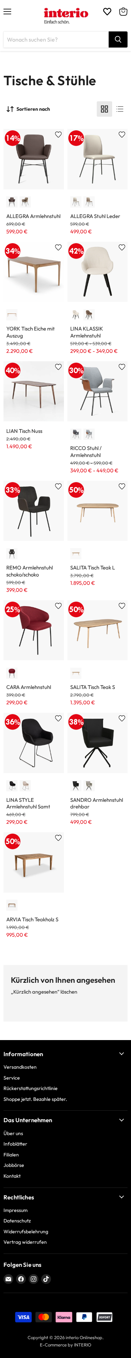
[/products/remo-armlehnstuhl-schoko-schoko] (33, 511)
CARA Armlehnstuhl (28, 687)
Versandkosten (20, 1067)
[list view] (120, 109)
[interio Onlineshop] (65, 15)
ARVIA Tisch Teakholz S (32, 919)
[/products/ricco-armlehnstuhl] (97, 391)
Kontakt (12, 1176)
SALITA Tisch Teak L (92, 567)
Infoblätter (15, 1144)
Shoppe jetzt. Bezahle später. (35, 1099)
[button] (11, 202)
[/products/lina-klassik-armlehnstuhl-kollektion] (97, 272)
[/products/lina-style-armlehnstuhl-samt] (33, 743)
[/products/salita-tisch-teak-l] (97, 511)
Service (11, 1078)
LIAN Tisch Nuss (24, 431)
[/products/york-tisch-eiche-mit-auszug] (33, 272)
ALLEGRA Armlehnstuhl (33, 216)
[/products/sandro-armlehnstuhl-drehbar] (97, 743)
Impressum (15, 1210)
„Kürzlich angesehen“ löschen (44, 992)
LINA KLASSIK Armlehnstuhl (86, 332)
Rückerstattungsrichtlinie (30, 1088)
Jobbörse (13, 1165)
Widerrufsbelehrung (25, 1231)
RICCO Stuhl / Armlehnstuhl (86, 451)
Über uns (13, 1133)
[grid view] (104, 109)
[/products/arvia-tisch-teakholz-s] (33, 862)
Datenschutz (17, 1221)
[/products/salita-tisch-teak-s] (97, 630)
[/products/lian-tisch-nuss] (33, 391)
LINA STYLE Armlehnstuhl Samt (28, 803)
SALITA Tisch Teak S (92, 687)
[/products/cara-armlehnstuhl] (33, 630)
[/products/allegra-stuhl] (97, 159)
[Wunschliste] (107, 11)
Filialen (11, 1155)
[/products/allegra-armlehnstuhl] (33, 159)
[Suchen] (118, 39)
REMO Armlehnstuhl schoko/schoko (29, 571)
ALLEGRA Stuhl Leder (95, 216)
